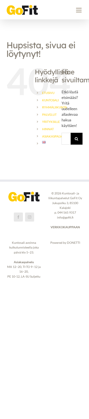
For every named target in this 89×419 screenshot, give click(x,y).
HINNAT (48, 129)
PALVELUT (49, 114)
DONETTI (73, 242)
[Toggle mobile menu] (79, 10)
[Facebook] (18, 217)
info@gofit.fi (65, 217)
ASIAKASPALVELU (54, 136)
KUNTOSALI (50, 100)
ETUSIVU (48, 93)
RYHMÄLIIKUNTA (54, 107)
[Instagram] (29, 217)
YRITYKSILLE (51, 122)
